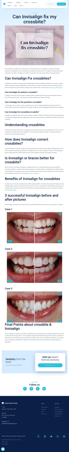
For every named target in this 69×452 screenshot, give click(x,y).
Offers (9, 5)
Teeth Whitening (59, 411)
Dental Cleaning (58, 414)
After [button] (59, 241)
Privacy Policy (5, 442)
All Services (57, 416)
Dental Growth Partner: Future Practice (11, 439)
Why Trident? (51, 4)
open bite (53, 87)
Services (26, 2)
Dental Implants (59, 409)
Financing (33, 2)
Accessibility (5, 444)
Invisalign (9, 2)
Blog (15, 5)
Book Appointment (50, 365)
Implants (18, 2)
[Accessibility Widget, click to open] (3, 449)
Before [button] (9, 241)
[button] (10, 2)
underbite (60, 87)
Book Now (61, 4)
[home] (4, 4)
